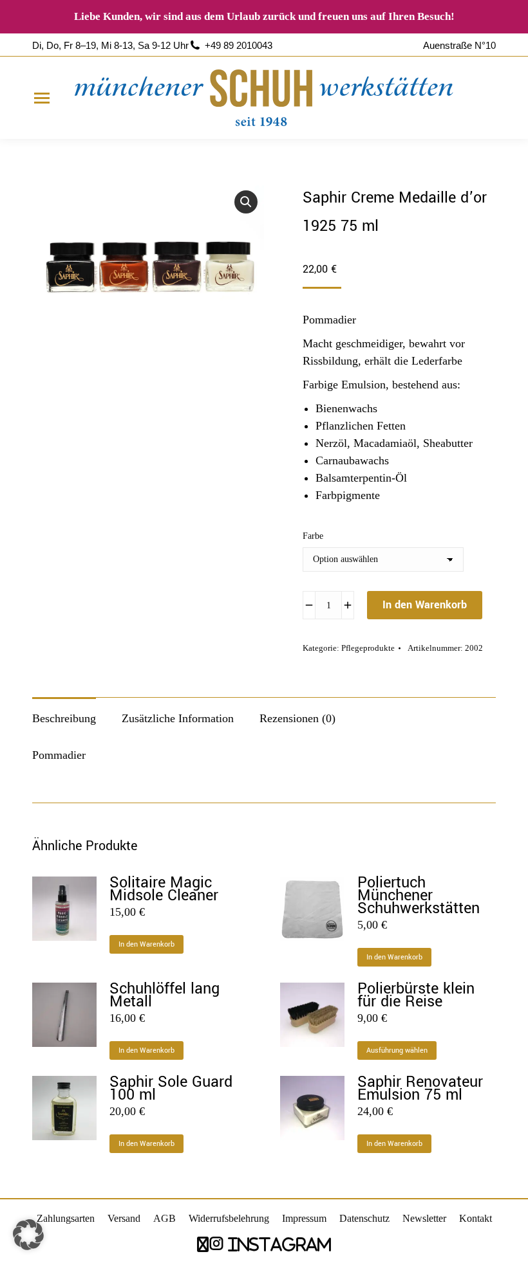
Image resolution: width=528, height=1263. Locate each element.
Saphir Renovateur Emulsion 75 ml (420, 1089)
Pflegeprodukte (368, 648)
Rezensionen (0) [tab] (297, 718)
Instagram (277, 1244)
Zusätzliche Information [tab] (178, 718)
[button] (246, 202)
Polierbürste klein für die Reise (416, 995)
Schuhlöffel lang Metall (164, 995)
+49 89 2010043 (238, 45)
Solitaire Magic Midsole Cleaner (163, 889)
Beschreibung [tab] (64, 718)
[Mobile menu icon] (42, 98)
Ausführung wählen (397, 1050)
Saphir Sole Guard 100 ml (170, 1089)
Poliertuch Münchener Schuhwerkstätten (418, 896)
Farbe (313, 536)
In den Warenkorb (424, 604)
